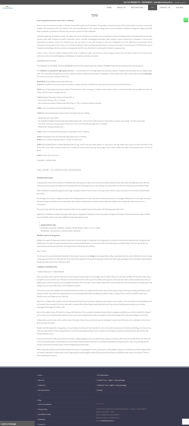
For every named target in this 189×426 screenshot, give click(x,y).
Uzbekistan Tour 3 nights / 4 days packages (111, 385)
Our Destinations (44, 390)
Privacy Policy (42, 409)
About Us (41, 380)
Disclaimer (41, 419)
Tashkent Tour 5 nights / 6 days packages (111, 380)
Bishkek (99, 390)
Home (40, 375)
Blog (39, 400)
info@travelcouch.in (107, 421)
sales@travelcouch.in (180, 2)
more (73, 31)
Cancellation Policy (44, 414)
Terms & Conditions (44, 404)
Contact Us (41, 385)
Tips (39, 395)
